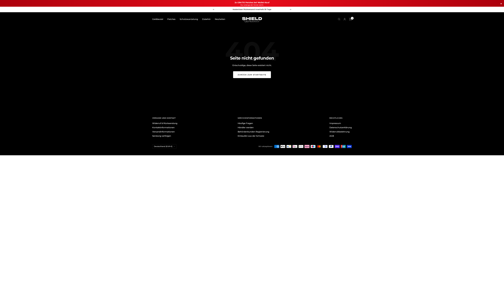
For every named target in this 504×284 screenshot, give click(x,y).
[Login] (344, 19)
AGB (331, 136)
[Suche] (339, 19)
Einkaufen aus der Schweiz (251, 136)
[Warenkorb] (350, 19)
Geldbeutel (157, 19)
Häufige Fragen (245, 123)
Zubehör (206, 19)
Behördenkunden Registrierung (253, 131)
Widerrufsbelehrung (339, 131)
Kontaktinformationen (163, 127)
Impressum (335, 123)
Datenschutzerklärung (340, 127)
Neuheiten (220, 19)
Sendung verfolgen (161, 136)
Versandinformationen (163, 131)
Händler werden (246, 127)
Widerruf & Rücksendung (164, 123)
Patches (171, 19)
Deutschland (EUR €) (163, 146)
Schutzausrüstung (189, 19)
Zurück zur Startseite (252, 75)
